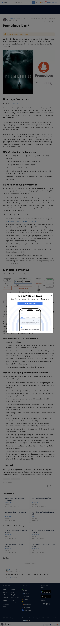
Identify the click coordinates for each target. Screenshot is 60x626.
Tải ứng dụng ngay (30, 303)
